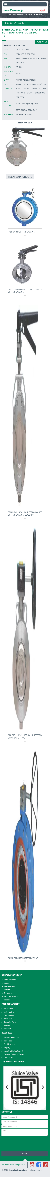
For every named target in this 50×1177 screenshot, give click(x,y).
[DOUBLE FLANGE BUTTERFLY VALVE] (25, 852)
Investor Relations (11, 1037)
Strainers (7, 1025)
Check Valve (9, 1015)
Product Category (14, 23)
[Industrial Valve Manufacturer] (13, 10)
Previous (7, 1087)
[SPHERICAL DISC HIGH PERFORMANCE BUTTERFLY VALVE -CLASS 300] (25, 147)
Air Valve (7, 1029)
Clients (7, 990)
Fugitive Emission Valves (14, 1054)
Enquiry (41, 42)
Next (43, 1087)
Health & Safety (10, 996)
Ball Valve (8, 1019)
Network (8, 993)
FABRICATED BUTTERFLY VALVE (21, 232)
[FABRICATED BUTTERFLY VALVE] (25, 207)
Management (9, 986)
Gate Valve (8, 1008)
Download (8, 1041)
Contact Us (8, 1058)
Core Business (10, 980)
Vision (6, 983)
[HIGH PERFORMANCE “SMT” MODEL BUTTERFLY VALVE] (25, 264)
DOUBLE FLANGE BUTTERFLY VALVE (23, 958)
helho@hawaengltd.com (15, 1164)
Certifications (9, 1044)
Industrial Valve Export (13, 1051)
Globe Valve (9, 1012)
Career (7, 1000)
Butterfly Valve (10, 1022)
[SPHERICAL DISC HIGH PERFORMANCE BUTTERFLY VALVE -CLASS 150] (25, 406)
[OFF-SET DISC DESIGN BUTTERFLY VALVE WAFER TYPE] (25, 629)
